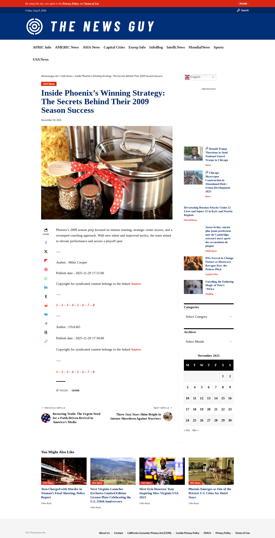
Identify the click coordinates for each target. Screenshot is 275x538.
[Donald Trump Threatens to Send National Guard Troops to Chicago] (193, 154)
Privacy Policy (71, 3)
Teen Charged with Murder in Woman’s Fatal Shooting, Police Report (63, 493)
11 (194, 398)
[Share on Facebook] (45, 242)
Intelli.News (211, 251)
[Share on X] (45, 251)
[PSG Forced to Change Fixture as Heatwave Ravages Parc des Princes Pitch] (193, 263)
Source (136, 284)
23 (230, 409)
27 (208, 420)
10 (187, 398)
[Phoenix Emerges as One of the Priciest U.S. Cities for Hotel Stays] (211, 471)
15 (223, 398)
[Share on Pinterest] (45, 269)
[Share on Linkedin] (45, 287)
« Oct (187, 430)
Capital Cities (211, 274)
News (208, 165)
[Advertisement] (216, 115)
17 (187, 409)
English (195, 77)
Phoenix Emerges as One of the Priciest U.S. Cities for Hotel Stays (210, 493)
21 (216, 409)
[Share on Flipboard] (45, 260)
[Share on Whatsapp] (45, 278)
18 (194, 409)
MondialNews (190, 220)
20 (208, 409)
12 (201, 398)
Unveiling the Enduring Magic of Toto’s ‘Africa (219, 285)
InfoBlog (209, 294)
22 (223, 409)
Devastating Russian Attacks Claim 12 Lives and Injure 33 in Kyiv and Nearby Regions (208, 211)
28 (216, 420)
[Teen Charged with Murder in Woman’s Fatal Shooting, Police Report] (64, 471)
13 (208, 398)
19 (201, 409)
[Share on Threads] (45, 332)
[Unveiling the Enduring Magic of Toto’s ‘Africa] (193, 287)
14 (216, 398)
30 (230, 420)
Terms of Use (91, 3)
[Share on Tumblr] (45, 296)
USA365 (75, 390)
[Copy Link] (45, 341)
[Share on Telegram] (45, 323)
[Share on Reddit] (45, 305)
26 (201, 420)
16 (230, 398)
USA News (49, 83)
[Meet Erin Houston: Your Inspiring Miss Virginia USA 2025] (162, 471)
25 (194, 420)
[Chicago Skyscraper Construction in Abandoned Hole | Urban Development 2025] (193, 177)
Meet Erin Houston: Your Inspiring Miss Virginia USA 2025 (158, 493)
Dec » (195, 430)
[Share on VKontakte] (45, 314)
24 (187, 420)
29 (223, 420)
